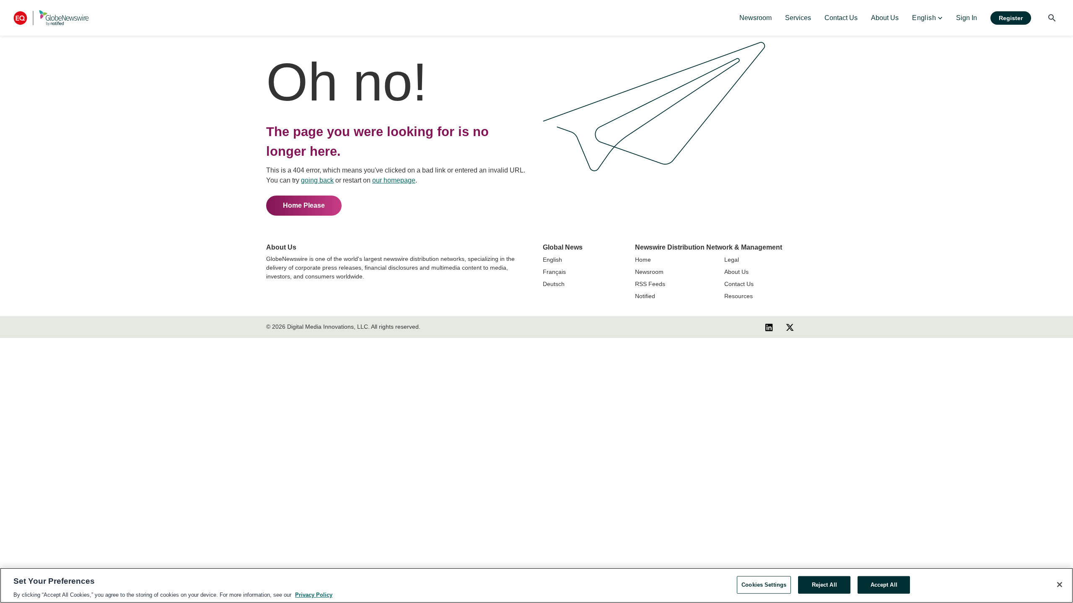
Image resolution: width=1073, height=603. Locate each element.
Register (1011, 18)
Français (554, 271)
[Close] (1059, 584)
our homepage (393, 180)
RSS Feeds (650, 284)
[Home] (51, 17)
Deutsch (554, 284)
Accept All (884, 584)
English (552, 259)
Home (643, 259)
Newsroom (649, 271)
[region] (536, 585)
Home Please (304, 205)
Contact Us (739, 284)
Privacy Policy (313, 594)
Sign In (966, 17)
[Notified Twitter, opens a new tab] (789, 327)
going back (317, 180)
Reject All (824, 584)
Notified (645, 296)
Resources (738, 296)
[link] (755, 18)
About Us (736, 271)
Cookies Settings (763, 584)
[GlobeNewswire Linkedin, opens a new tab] (769, 327)
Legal (731, 259)
